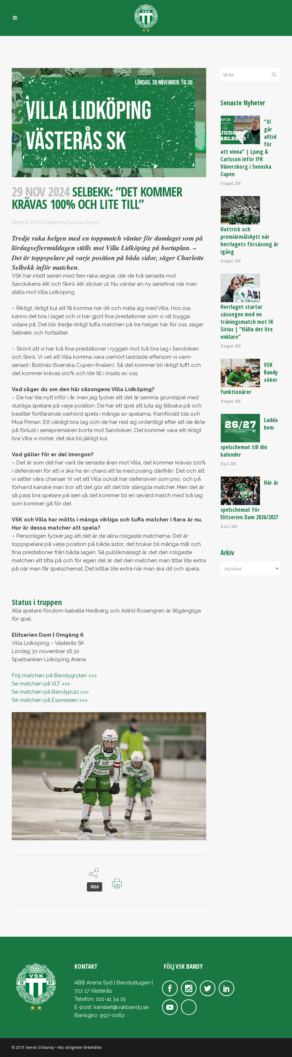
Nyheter (54, 222)
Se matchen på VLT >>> (41, 683)
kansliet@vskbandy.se (121, 1007)
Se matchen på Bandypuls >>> (50, 692)
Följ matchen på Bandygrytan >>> (54, 675)
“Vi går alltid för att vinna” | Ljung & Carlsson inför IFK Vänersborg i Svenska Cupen (248, 148)
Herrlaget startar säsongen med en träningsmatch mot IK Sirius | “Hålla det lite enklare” (246, 322)
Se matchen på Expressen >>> (50, 700)
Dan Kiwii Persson (83, 222)
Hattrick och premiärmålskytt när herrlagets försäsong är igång (249, 240)
